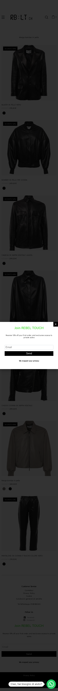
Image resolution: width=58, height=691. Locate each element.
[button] (51, 684)
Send (29, 353)
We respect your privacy (29, 360)
